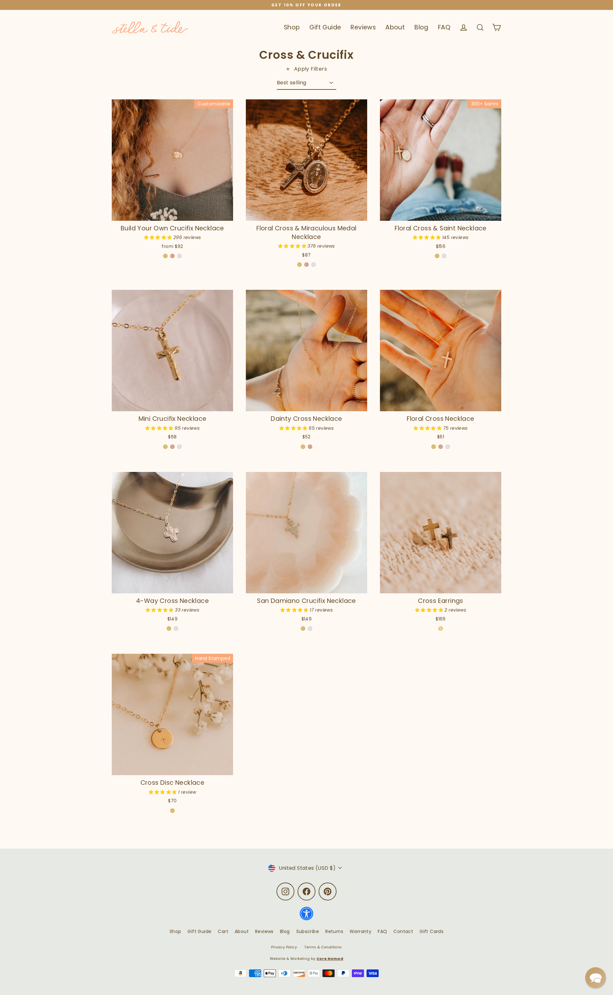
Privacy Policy (284, 947)
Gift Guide (325, 27)
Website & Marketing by (306, 958)
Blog (421, 27)
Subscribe (307, 931)
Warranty (360, 931)
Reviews (363, 27)
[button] (158, 237)
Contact (403, 931)
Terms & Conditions (323, 947)
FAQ (444, 27)
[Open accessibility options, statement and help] (306, 917)
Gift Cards (431, 931)
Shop (292, 27)
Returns (334, 931)
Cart (223, 931)
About (395, 27)
